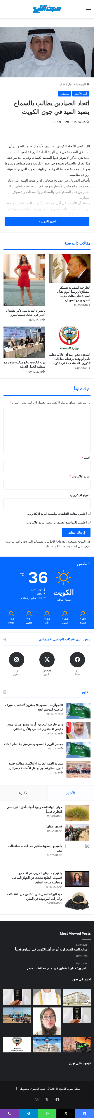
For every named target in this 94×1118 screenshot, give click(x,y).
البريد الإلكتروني (80, 476)
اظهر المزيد (48, 221)
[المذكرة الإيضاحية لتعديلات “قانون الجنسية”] (17, 997)
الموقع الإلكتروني (80, 495)
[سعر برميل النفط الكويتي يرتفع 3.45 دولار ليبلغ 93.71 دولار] (77, 1044)
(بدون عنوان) (53, 826)
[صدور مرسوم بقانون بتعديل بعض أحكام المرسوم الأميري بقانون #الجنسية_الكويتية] (77, 1015)
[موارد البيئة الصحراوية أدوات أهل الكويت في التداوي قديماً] (77, 813)
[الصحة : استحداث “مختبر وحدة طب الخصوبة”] (47, 997)
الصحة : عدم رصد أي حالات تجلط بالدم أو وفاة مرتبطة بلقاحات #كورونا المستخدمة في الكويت (70, 359)
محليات (61, 84)
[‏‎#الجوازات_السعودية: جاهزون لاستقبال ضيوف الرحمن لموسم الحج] (78, 711)
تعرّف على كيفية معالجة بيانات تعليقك (68, 546)
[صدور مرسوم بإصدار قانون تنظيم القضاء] (77, 997)
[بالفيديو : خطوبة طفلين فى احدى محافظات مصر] (77, 856)
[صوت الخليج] (47, 9)
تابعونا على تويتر (80, 1063)
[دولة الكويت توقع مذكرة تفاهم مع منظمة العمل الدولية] (24, 342)
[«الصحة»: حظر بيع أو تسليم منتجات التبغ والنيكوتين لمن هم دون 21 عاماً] (17, 1044)
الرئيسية (81, 84)
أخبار (70, 84)
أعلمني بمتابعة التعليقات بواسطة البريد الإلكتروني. (57, 513)
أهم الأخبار (81, 93)
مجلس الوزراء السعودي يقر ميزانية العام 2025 (33, 744)
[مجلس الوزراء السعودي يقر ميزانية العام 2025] (78, 750)
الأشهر (70, 793)
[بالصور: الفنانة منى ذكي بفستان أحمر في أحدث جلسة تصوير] (24, 280)
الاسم (86, 457)
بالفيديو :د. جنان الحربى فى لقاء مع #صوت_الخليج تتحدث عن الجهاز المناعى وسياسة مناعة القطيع (37, 877)
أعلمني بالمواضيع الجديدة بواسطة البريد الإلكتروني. (56, 522)
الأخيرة (23, 793)
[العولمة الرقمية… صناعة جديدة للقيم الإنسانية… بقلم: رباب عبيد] (47, 1021)
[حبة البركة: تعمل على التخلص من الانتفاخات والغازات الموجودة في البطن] (77, 901)
